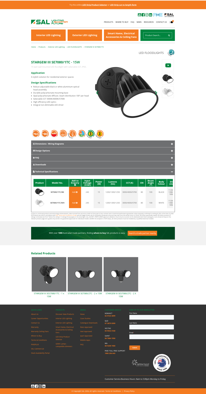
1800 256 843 (110, 353)
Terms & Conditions (39, 340)
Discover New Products (65, 314)
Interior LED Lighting (48, 35)
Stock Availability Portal (40, 353)
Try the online (88, 5)
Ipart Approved (86, 336)
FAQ (132, 22)
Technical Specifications (46, 171)
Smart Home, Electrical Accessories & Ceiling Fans (121, 35)
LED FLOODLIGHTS (74, 47)
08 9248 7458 (110, 346)
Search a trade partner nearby (142, 233)
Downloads (40, 164)
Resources (149, 22)
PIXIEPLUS (35, 344)
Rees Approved (86, 327)
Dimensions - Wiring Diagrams (49, 143)
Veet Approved (86, 331)
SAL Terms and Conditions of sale (66, 215)
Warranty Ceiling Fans (40, 331)
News (139, 22)
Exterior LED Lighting (84, 35)
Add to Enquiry (75, 182)
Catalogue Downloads (89, 323)
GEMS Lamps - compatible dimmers (64, 345)
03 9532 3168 (110, 331)
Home (33, 47)
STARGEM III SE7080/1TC (94, 47)
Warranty (35, 327)
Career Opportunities (39, 318)
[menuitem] (35, 47)
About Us (34, 314)
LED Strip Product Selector (63, 338)
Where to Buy (122, 22)
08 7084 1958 (110, 338)
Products (108, 22)
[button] (97, 92)
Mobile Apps (85, 340)
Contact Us (161, 22)
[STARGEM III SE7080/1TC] (127, 92)
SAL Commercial (37, 349)
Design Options (42, 150)
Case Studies (85, 318)
